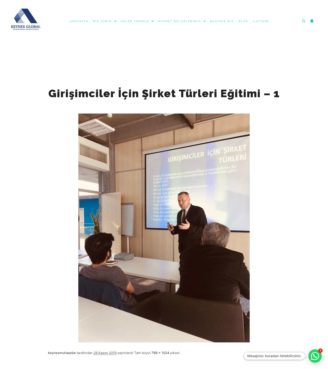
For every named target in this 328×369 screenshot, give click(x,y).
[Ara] (304, 21)
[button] (315, 356)
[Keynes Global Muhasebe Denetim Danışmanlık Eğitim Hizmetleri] (25, 21)
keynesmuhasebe (62, 353)
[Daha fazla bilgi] (312, 21)
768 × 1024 (160, 353)
